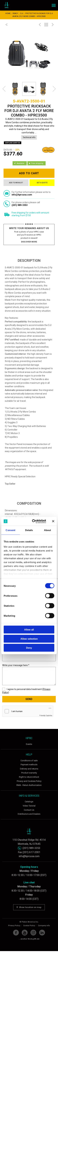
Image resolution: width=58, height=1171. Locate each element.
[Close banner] (53, 521)
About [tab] (47, 530)
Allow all (29, 629)
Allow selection (29, 638)
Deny (29, 647)
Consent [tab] (10, 530)
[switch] (49, 595)
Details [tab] (29, 530)
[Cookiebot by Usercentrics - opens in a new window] (34, 521)
